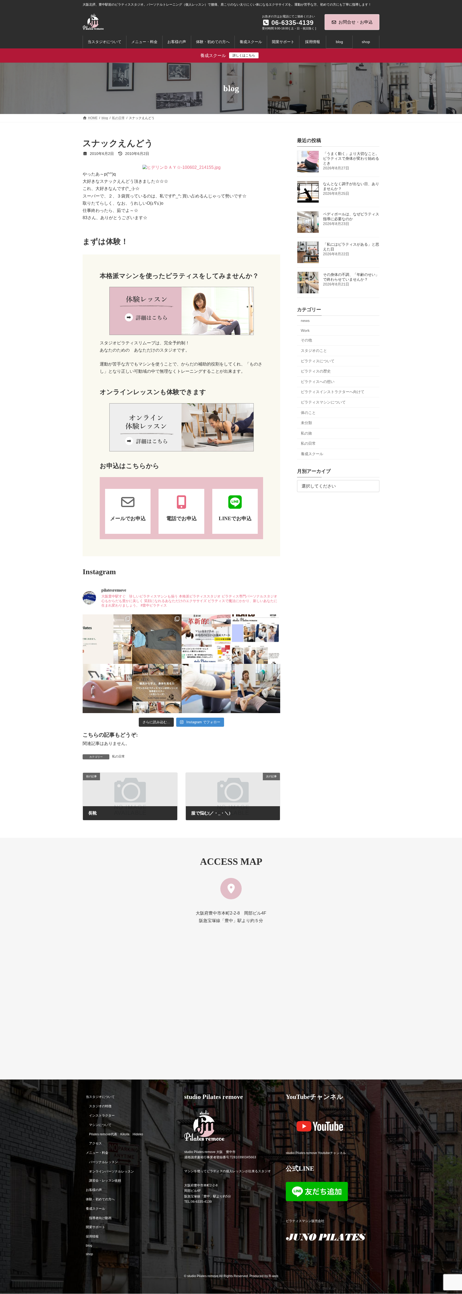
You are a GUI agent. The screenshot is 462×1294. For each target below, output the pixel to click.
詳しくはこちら (244, 55)
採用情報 (92, 1236)
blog (89, 1245)
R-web (273, 1276)
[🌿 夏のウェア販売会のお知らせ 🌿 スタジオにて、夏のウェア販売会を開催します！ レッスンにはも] (157, 639)
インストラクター (102, 1115)
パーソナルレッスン (103, 1162)
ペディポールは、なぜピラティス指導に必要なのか (351, 216)
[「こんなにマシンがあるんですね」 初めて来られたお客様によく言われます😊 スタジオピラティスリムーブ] (206, 688)
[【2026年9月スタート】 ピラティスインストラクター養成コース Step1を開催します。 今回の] (206, 639)
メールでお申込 (128, 518)
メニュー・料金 (97, 1153)
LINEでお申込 (235, 518)
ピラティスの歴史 (316, 371)
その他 (306, 340)
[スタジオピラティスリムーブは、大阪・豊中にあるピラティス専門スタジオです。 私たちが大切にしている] (107, 639)
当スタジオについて (100, 1097)
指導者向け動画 (100, 1218)
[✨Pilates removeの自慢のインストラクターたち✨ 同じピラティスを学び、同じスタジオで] (255, 639)
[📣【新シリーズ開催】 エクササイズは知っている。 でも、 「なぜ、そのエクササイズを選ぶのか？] (157, 688)
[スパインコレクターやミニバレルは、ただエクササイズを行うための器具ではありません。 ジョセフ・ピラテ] (107, 688)
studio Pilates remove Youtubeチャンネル (316, 1153)
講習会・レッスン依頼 (105, 1181)
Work (305, 330)
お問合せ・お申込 (355, 22)
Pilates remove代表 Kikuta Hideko (116, 1134)
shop (89, 1254)
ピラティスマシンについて (323, 402)
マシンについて (100, 1125)
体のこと (308, 412)
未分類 (306, 423)
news (305, 320)
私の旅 (306, 433)
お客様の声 (94, 1190)
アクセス (95, 1143)
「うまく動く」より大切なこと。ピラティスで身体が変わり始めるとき (351, 158)
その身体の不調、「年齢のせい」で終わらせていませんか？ (351, 276)
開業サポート (95, 1227)
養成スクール (312, 454)
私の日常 (118, 756)
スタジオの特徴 (100, 1106)
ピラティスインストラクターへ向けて (332, 392)
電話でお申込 (181, 518)
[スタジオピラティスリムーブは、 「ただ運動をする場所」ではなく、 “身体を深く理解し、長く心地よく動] (255, 688)
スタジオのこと (314, 350)
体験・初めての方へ (100, 1199)
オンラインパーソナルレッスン (111, 1171)
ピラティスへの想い (317, 381)
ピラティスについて (317, 361)
